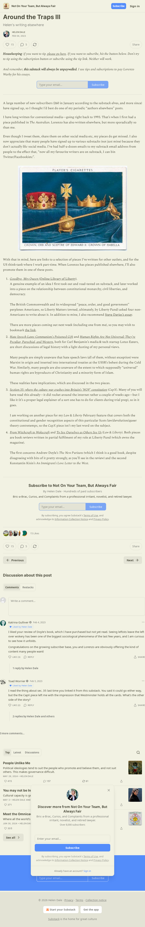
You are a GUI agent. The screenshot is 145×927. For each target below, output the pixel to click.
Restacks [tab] (27, 587)
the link (30, 330)
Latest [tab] (17, 752)
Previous (17, 560)
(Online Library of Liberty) (57, 278)
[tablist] (19, 587)
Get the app (91, 909)
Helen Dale (18, 32)
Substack (53, 919)
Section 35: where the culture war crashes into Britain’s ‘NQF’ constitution (58, 389)
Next (130, 560)
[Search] (138, 752)
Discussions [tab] (32, 752)
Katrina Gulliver (18, 622)
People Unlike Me (16, 763)
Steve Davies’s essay (118, 314)
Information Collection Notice (71, 860)
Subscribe (119, 6)
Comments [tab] (12, 587)
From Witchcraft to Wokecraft (30, 432)
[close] (109, 790)
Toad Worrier (16, 681)
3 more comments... (12, 733)
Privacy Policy (101, 860)
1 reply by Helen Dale (25, 668)
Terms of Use (90, 856)
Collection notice (96, 900)
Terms (79, 900)
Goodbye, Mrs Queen (24, 278)
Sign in (135, 6)
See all (10, 837)
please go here (56, 53)
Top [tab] (7, 752)
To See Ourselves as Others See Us (79, 432)
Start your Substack (63, 909)
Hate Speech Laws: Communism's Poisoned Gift (41, 336)
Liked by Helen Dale (22, 626)
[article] (72, 772)
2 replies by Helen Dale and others (33, 716)
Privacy (68, 900)
